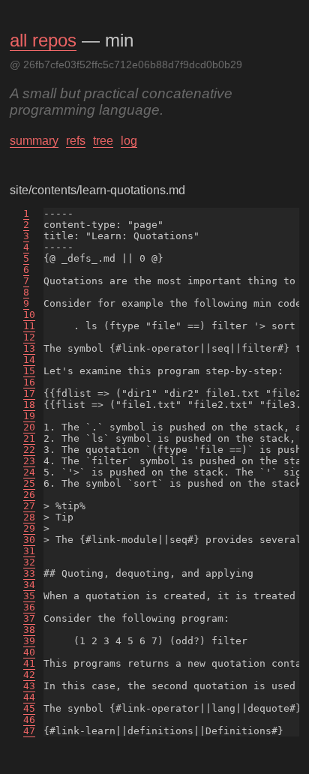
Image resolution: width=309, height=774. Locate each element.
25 (29, 483)
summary (34, 140)
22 (29, 449)
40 (29, 652)
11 (29, 326)
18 (29, 404)
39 (29, 640)
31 (29, 550)
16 (29, 382)
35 (29, 596)
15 (29, 370)
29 (29, 528)
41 (29, 663)
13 (29, 348)
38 (29, 629)
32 (29, 562)
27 (29, 506)
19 (29, 416)
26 (29, 494)
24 (29, 472)
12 (29, 337)
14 (29, 359)
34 (29, 584)
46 (29, 719)
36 (29, 607)
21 (29, 438)
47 (29, 730)
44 (29, 697)
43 (29, 686)
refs (76, 140)
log (129, 140)
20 (29, 427)
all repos (43, 40)
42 (29, 674)
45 (29, 708)
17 (29, 393)
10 (29, 314)
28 (29, 517)
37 (29, 618)
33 (29, 573)
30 (29, 539)
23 (29, 460)
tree (103, 140)
